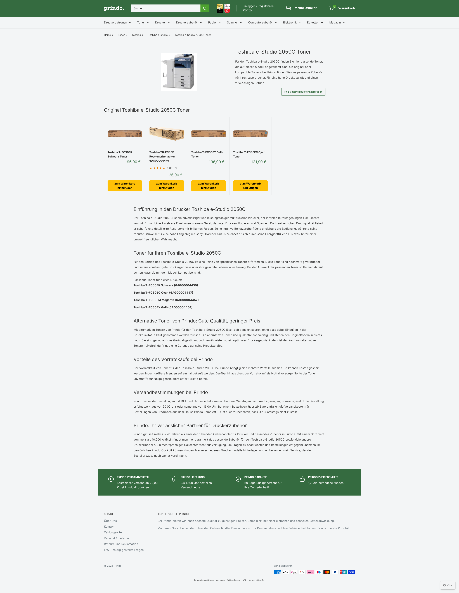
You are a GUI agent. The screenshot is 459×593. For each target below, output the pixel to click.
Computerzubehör (260, 22)
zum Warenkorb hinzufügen (124, 186)
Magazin (335, 22)
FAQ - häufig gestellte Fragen (124, 550)
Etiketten (313, 22)
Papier (212, 22)
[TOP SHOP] (227, 8)
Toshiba (136, 34)
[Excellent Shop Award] (220, 8)
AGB (245, 580)
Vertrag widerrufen (257, 580)
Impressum (220, 580)
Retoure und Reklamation (121, 544)
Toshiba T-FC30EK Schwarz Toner (120, 154)
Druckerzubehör (187, 22)
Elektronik (290, 22)
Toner (141, 22)
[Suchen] (204, 8)
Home (107, 34)
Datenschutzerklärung (204, 580)
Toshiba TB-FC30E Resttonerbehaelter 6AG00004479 (162, 156)
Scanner (232, 22)
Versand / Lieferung (117, 538)
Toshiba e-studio (158, 34)
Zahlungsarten (113, 532)
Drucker (160, 22)
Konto (247, 10)
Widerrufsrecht (233, 580)
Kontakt (109, 526)
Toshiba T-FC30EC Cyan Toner (249, 154)
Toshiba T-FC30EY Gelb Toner (207, 154)
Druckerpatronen (115, 22)
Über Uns (110, 521)
